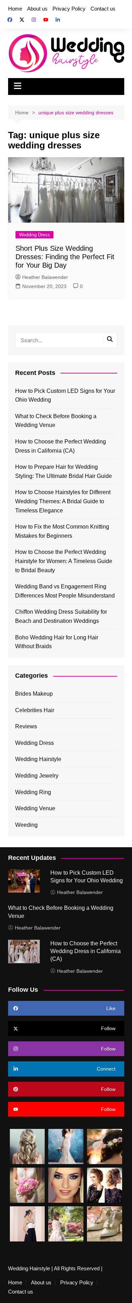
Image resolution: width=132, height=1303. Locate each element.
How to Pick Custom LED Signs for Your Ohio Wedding (65, 395)
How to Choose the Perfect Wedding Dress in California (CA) (60, 446)
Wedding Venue (35, 808)
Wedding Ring (33, 792)
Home (15, 9)
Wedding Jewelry (36, 776)
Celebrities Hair (34, 710)
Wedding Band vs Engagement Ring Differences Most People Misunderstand (65, 591)
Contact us (102, 9)
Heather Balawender (45, 277)
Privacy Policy (69, 9)
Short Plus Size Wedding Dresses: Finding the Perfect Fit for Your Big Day (64, 256)
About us (37, 9)
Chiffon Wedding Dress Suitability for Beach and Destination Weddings (61, 616)
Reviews (26, 726)
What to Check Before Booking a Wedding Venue (55, 420)
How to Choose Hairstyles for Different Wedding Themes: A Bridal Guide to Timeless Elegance (63, 501)
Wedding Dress (34, 234)
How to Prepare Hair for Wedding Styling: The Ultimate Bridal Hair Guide (63, 471)
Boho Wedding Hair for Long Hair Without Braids (56, 642)
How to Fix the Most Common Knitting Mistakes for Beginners (62, 531)
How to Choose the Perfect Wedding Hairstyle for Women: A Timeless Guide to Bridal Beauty (63, 561)
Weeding (26, 825)
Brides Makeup (34, 694)
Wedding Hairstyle (38, 759)
